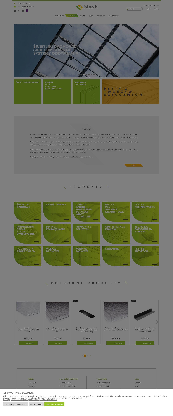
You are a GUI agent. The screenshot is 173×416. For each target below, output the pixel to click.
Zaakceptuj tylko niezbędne (16, 404)
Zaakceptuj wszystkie (54, 404)
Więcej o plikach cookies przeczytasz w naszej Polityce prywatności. (30, 400)
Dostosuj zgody (36, 404)
